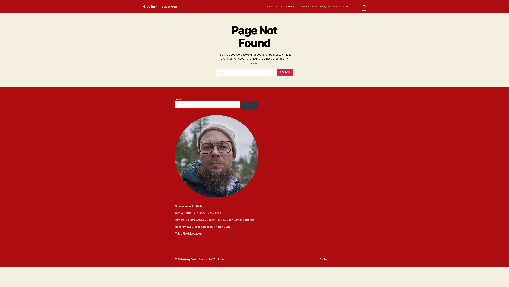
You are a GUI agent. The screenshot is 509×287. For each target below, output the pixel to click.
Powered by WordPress (211, 259)
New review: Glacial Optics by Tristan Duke (202, 226)
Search (178, 99)
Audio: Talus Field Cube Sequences (198, 213)
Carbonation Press (307, 6)
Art (277, 6)
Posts (269, 6)
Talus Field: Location (188, 233)
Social (346, 6)
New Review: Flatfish (188, 206)
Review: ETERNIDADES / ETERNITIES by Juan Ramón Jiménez (214, 219)
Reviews (289, 6)
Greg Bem (150, 6)
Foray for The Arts (330, 6)
